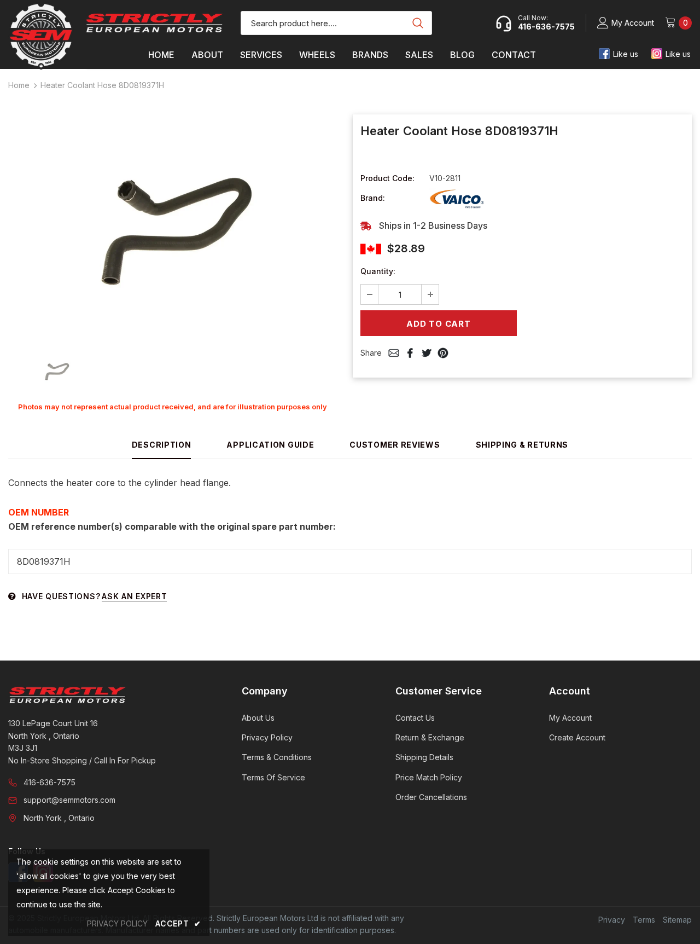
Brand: (372, 197)
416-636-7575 (49, 782)
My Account (632, 22)
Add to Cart (438, 323)
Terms (644, 919)
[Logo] (154, 23)
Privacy (611, 919)
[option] (172, 227)
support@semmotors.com (69, 799)
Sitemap (677, 919)
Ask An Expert (134, 596)
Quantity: (377, 271)
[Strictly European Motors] (110, 695)
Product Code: (387, 178)
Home (19, 85)
